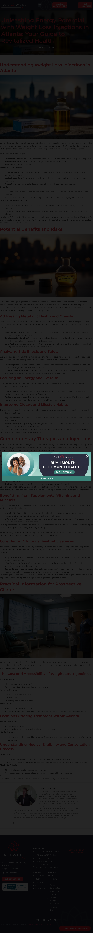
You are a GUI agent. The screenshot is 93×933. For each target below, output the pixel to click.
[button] (87, 456)
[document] (46, 466)
